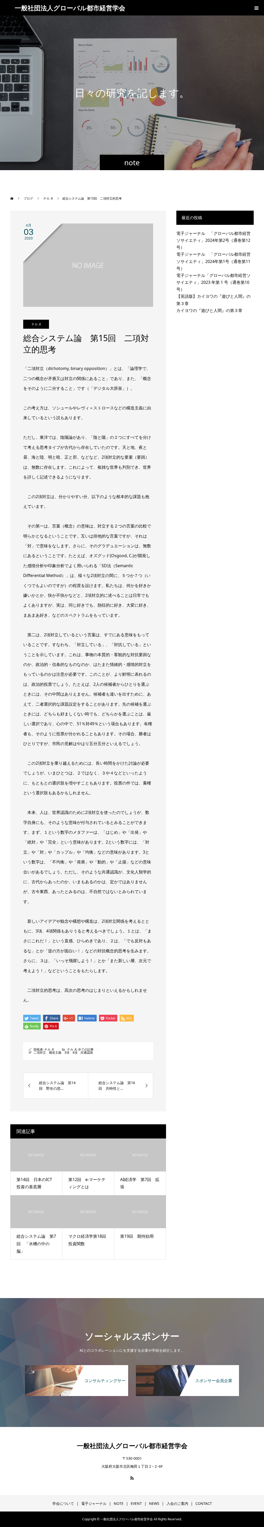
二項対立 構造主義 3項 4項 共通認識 (63, 1052)
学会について (63, 1503)
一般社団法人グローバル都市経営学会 (70, 7)
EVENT (136, 1503)
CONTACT (203, 1503)
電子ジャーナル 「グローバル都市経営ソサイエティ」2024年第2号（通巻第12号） (213, 240)
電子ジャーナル (93, 1503)
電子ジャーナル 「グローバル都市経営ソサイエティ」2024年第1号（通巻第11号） (213, 261)
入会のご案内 (177, 1503)
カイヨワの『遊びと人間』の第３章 (209, 310)
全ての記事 (86, 1049)
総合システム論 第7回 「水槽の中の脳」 (36, 1243)
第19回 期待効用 (137, 1236)
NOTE (118, 1503)
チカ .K (36, 324)
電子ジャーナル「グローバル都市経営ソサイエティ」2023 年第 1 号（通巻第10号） (213, 282)
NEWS (154, 1503)
